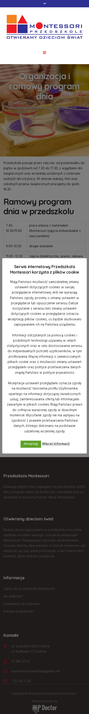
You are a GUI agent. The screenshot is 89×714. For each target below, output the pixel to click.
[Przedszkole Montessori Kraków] (44, 27)
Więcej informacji (56, 444)
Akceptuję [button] (31, 444)
